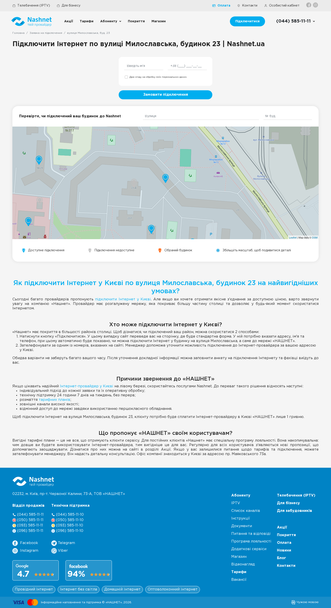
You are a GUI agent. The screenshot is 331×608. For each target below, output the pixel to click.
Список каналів (245, 511)
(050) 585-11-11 (29, 520)
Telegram (66, 543)
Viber (62, 550)
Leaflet (293, 237)
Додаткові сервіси (248, 549)
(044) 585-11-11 (30, 514)
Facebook (29, 543)
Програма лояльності (251, 541)
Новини (284, 550)
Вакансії (239, 579)
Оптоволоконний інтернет (172, 589)
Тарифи (86, 21)
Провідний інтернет (34, 589)
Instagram (29, 550)
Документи (241, 526)
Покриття (136, 21)
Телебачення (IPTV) (33, 5)
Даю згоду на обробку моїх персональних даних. (158, 77)
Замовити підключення (165, 94)
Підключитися (247, 21)
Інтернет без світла (78, 589)
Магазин (159, 21)
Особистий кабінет (284, 5)
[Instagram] (316, 4)
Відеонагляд (243, 564)
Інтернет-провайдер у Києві (86, 386)
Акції (68, 21)
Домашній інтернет (122, 589)
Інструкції (240, 518)
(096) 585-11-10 (69, 531)
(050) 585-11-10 (69, 520)
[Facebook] (309, 4)
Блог (281, 558)
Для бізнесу (71, 5)
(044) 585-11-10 (69, 514)
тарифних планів (54, 400)
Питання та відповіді (251, 533)
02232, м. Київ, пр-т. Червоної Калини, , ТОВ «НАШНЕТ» (68, 494)
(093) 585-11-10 (69, 525)
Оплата (224, 5)
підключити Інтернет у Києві (123, 299)
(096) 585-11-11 (29, 531)
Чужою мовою (307, 602)
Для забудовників (294, 511)
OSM (314, 237)
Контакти (249, 5)
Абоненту (108, 21)
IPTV (235, 503)
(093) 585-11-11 (29, 525)
